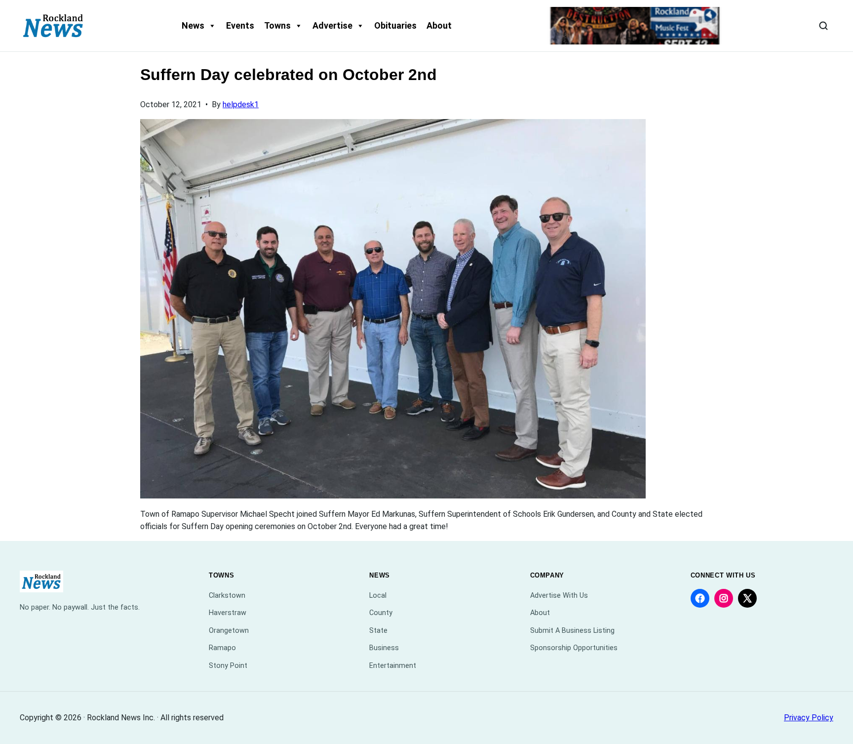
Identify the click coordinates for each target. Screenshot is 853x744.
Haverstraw (227, 613)
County (380, 613)
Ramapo (222, 648)
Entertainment (392, 665)
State (378, 630)
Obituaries (395, 25)
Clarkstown (227, 595)
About (439, 25)
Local (378, 595)
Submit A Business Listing (572, 630)
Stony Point (228, 665)
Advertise (332, 25)
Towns (277, 25)
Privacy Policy (808, 717)
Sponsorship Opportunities (574, 648)
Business (384, 648)
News (193, 25)
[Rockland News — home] (53, 25)
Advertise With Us (559, 595)
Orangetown (229, 630)
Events (240, 25)
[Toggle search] (823, 26)
